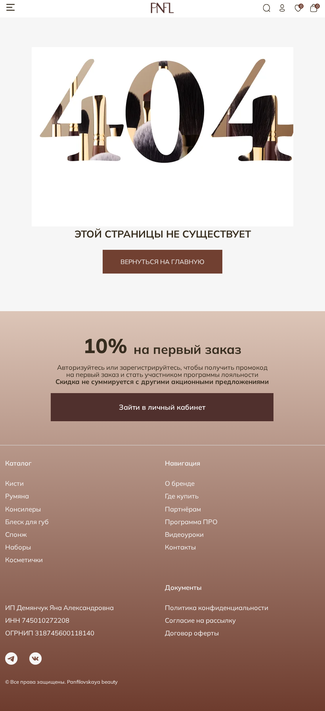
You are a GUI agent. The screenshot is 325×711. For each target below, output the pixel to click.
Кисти (14, 483)
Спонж (16, 534)
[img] (282, 8)
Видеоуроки (184, 534)
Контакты (180, 547)
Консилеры (23, 509)
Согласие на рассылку (200, 620)
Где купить (182, 496)
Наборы (18, 547)
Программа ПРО (191, 521)
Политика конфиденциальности (216, 607)
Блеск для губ (27, 521)
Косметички (24, 559)
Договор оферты (192, 633)
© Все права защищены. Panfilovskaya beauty (61, 682)
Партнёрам (183, 509)
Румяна (17, 496)
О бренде (180, 483)
